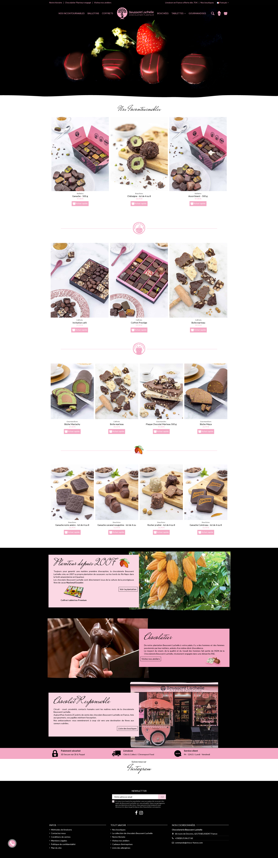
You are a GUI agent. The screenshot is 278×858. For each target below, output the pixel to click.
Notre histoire (55, 2)
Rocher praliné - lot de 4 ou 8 (161, 525)
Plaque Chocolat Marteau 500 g (161, 424)
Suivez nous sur (139, 761)
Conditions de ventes (61, 837)
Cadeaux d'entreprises (122, 844)
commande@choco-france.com (189, 842)
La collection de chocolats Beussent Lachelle (132, 833)
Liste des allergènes (121, 848)
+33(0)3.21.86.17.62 (184, 838)
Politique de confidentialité (63, 844)
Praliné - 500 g (198, 196)
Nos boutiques (207, 2)
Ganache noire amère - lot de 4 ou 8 (72, 525)
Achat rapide (82, 203)
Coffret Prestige (139, 322)
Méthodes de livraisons (61, 829)
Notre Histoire (118, 837)
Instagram (139, 769)
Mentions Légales (59, 840)
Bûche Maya (206, 424)
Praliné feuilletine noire (139, 196)
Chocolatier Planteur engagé (78, 2)
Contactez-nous (58, 833)
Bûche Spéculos (80, 196)
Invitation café (80, 322)
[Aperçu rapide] (80, 190)
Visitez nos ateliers (102, 2)
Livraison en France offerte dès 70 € (181, 2)
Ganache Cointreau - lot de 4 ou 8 (206, 525)
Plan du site (56, 848)
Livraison (128, 750)
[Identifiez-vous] (219, 13)
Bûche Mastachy (72, 424)
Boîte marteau (198, 322)
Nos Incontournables (139, 109)
